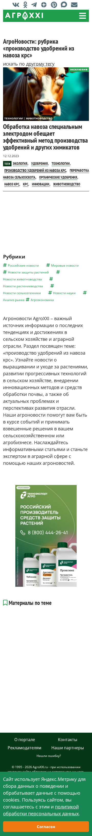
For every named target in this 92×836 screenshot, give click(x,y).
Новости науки (64, 293)
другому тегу (40, 64)
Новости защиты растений (28, 272)
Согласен (46, 826)
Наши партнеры (67, 748)
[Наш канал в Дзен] (45, 4)
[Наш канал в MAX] (65, 4)
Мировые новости (65, 265)
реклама (23, 487)
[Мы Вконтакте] (17, 4)
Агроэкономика (42, 300)
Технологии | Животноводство (28, 118)
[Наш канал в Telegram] (35, 4)
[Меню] (82, 16)
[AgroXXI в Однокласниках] (26, 4)
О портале (24, 739)
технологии (61, 163)
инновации (40, 184)
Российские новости (23, 265)
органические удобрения (58, 177)
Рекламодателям (24, 748)
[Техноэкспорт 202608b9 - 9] (46, 536)
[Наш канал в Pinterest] (55, 4)
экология (20, 163)
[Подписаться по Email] (75, 4)
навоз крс (11, 184)
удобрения (39, 163)
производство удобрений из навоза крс (35, 170)
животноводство (66, 184)
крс (25, 184)
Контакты (67, 739)
